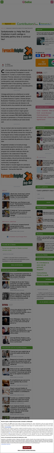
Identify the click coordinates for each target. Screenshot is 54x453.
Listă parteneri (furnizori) (5, 444)
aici (9, 432)
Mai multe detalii (8, 427)
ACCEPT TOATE (27, 447)
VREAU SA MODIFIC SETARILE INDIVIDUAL (27, 450)
